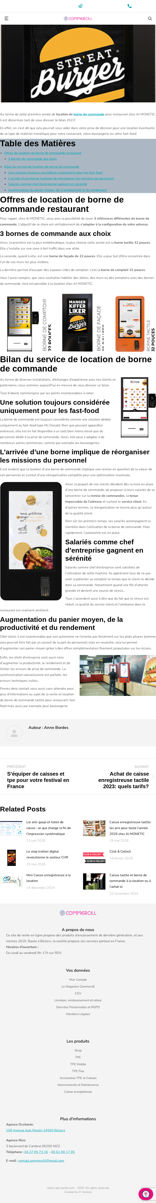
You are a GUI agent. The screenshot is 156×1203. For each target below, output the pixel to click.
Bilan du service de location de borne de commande (41, 167)
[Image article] (11, 828)
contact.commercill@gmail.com (41, 1160)
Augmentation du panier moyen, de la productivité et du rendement (57, 190)
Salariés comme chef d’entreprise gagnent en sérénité (47, 184)
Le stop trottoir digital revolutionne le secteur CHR (47, 854)
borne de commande (89, 114)
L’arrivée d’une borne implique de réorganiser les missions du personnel (61, 178)
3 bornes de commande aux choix (32, 159)
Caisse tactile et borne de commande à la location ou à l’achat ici (130, 881)
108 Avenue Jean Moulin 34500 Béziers (35, 1130)
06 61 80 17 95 (63, 1152)
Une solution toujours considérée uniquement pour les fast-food (55, 172)
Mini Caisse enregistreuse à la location (48, 878)
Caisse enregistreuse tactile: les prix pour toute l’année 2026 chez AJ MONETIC (130, 828)
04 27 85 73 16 (36, 1152)
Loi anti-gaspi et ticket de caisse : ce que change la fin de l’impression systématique (48, 828)
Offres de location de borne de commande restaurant (42, 153)
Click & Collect (120, 851)
